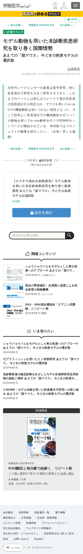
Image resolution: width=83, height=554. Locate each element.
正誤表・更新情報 (47, 517)
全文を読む (43, 212)
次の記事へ (66, 25)
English (38, 539)
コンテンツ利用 (12, 523)
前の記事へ (17, 25)
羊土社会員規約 (12, 528)
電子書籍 (60, 512)
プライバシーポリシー (54, 523)
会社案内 (8, 512)
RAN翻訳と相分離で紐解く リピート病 (40, 468)
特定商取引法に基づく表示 (59, 533)
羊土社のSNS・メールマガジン (20, 533)
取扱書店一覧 (41, 512)
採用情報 (24, 512)
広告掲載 (26, 517)
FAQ (5, 539)
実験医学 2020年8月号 (41, 25)
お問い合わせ (21, 539)
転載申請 (31, 523)
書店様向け (9, 517)
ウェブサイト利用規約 (38, 528)
